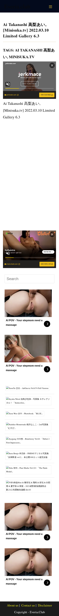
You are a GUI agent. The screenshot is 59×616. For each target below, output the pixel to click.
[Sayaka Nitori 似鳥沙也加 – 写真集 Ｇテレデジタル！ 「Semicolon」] (29, 400)
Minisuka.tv (21, 56)
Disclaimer (45, 605)
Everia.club (17, 6)
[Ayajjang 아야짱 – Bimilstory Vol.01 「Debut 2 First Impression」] (29, 440)
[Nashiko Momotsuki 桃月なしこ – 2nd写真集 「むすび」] (29, 426)
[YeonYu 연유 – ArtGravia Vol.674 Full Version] (28, 388)
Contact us (28, 605)
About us (12, 605)
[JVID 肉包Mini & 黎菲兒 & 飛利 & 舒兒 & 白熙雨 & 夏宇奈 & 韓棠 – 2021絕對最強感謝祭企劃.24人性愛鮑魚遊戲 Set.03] (29, 485)
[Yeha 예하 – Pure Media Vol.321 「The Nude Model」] (29, 469)
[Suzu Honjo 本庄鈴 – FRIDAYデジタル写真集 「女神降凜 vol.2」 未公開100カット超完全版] (29, 455)
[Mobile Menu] (51, 6)
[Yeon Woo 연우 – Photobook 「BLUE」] (26, 413)
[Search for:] (54, 6)
